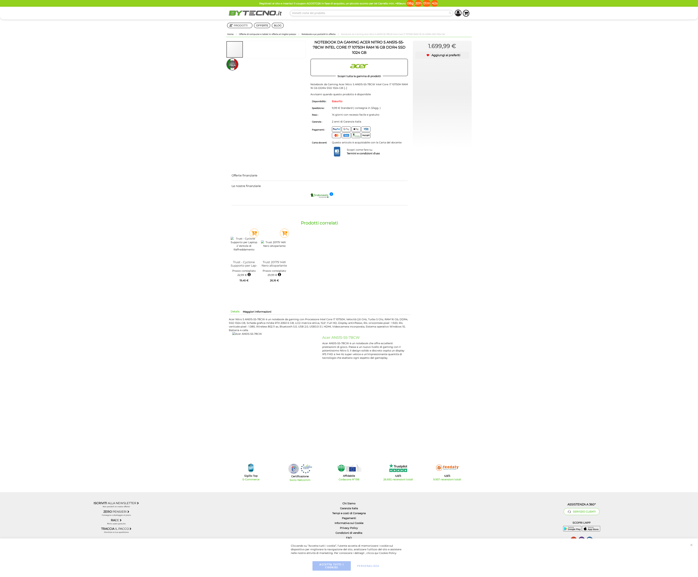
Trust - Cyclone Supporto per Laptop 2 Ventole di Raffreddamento (244, 263)
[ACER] (359, 67)
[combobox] (371, 13)
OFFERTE (262, 25)
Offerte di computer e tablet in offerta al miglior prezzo (268, 34)
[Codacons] (349, 468)
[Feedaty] (447, 468)
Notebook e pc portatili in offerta (319, 34)
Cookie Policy (387, 553)
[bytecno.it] (255, 13)
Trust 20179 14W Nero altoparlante (274, 263)
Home (230, 34)
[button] (251, 49)
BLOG (278, 25)
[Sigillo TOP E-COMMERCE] (250, 468)
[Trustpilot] (398, 468)
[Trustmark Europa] (306, 469)
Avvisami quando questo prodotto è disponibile (340, 94)
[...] (345, 88)
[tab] (235, 311)
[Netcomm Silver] (293, 469)
